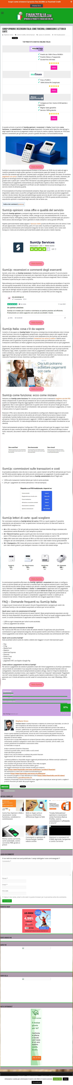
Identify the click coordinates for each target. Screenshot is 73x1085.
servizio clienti (36, 224)
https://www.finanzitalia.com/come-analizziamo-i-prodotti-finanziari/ (32, 769)
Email (4, 885)
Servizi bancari (30, 35)
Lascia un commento (44, 35)
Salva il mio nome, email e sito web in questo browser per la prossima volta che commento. (35, 897)
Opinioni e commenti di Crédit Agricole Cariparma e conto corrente (59, 839)
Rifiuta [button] (65, 1079)
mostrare (20, 204)
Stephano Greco (8, 35)
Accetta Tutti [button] (57, 1079)
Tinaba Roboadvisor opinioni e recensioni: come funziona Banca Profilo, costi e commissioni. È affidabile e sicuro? (59, 818)
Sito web (5, 891)
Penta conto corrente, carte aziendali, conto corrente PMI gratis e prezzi (11, 842)
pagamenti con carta (9, 176)
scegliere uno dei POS (62, 398)
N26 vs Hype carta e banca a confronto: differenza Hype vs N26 (35, 815)
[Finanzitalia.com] (36, 15)
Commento (6, 861)
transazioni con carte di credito (44, 338)
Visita (54, 67)
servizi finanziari (10, 791)
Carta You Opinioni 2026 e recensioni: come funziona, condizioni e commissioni (12, 816)
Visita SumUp (36, 167)
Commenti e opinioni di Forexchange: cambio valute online (35, 839)
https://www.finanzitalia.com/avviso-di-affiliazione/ (28, 773)
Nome (5, 878)
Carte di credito (21, 35)
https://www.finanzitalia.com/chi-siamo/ (51, 775)
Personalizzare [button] (37, 1082)
